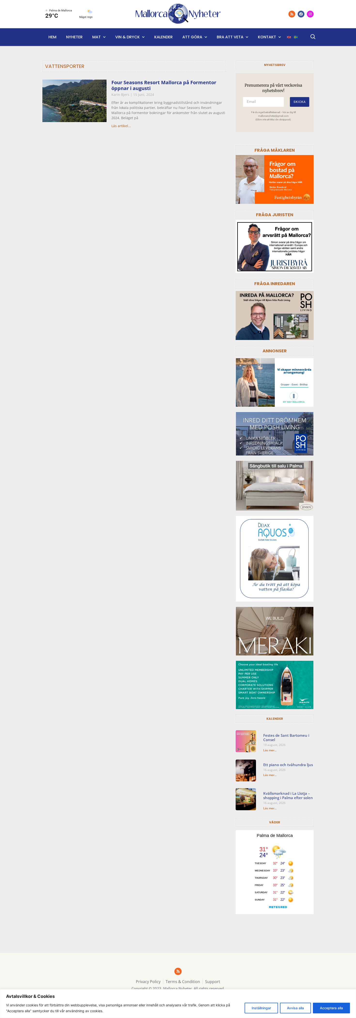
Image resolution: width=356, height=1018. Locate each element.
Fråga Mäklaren (275, 150)
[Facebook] (301, 14)
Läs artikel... (121, 126)
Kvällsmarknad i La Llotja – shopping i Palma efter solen (288, 795)
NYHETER (74, 37)
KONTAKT (267, 37)
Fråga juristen (274, 215)
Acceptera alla (331, 1008)
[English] (289, 37)
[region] (178, 1003)
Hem (52, 37)
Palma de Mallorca (275, 835)
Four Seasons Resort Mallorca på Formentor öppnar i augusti (163, 85)
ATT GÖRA (192, 37)
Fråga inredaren (274, 284)
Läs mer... (270, 750)
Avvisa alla (295, 1008)
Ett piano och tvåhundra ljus (288, 764)
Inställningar (261, 1008)
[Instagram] (310, 14)
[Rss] (291, 14)
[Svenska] (296, 37)
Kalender (163, 37)
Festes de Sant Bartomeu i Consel (286, 737)
